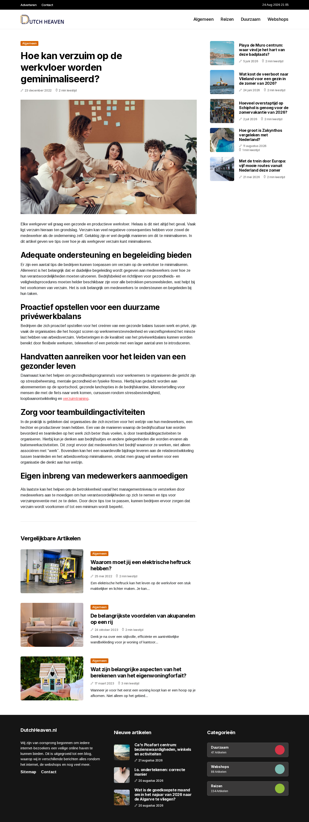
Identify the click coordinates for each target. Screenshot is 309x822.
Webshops (277, 19)
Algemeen (203, 19)
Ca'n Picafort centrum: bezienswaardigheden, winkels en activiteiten (162, 749)
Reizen (227, 19)
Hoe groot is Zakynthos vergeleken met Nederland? (260, 135)
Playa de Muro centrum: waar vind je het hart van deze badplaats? (262, 50)
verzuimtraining (75, 399)
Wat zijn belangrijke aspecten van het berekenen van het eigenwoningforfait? (138, 672)
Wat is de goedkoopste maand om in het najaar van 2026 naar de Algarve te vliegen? (163, 794)
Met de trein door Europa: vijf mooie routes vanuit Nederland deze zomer (262, 166)
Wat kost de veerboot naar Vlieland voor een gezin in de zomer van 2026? (263, 79)
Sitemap (28, 772)
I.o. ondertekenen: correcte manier (159, 772)
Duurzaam (250, 19)
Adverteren (29, 5)
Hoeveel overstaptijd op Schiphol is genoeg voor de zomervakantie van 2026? (263, 108)
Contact (47, 5)
